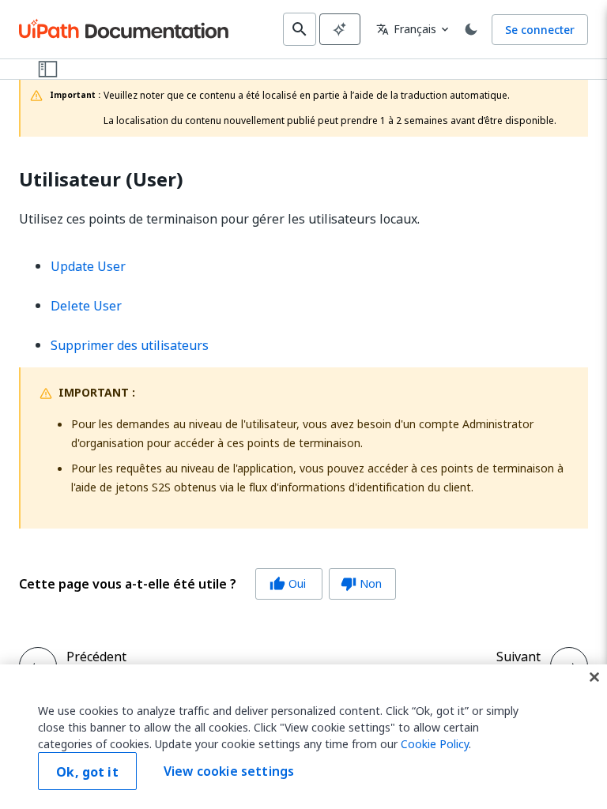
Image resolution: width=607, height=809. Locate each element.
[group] (207, 584)
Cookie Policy (435, 744)
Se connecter (540, 29)
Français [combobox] (406, 29)
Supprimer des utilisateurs (130, 345)
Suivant (518, 656)
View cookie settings (229, 771)
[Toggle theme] (471, 29)
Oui (288, 583)
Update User (88, 266)
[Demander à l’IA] (339, 29)
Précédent (96, 656)
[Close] (594, 677)
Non (361, 583)
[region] (303, 736)
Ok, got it (87, 771)
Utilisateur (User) (101, 179)
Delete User (86, 305)
